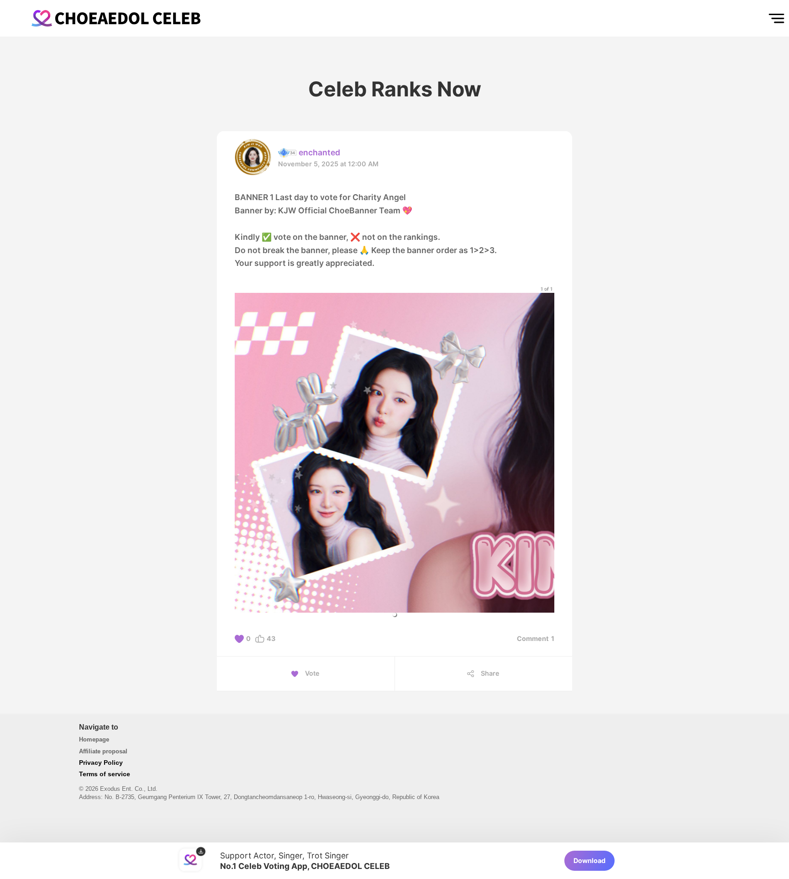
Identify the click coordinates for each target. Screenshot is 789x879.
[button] (394, 614)
